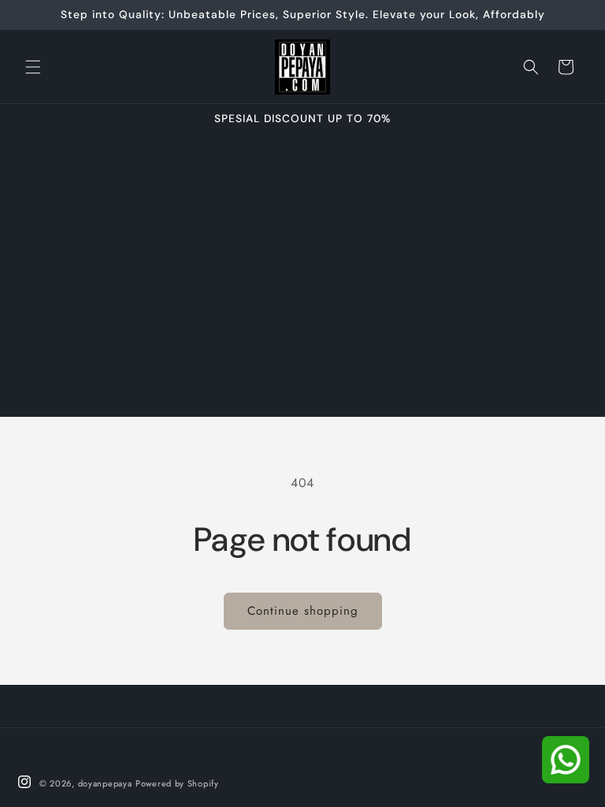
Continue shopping (302, 610)
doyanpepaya (105, 783)
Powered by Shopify (177, 783)
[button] (33, 67)
